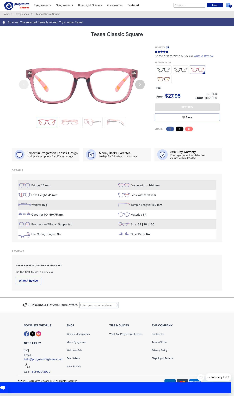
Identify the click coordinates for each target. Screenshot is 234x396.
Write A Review (203, 56)
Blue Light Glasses (90, 5)
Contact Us (158, 334)
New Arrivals (74, 366)
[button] (140, 84)
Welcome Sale (74, 350)
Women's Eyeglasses (78, 334)
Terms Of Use (159, 342)
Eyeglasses (41, 5)
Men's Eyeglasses (76, 342)
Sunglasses (63, 5)
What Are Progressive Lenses (125, 334)
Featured (133, 5)
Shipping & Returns (162, 358)
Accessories (114, 5)
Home (6, 14)
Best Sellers (73, 358)
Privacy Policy (160, 350)
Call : (37, 371)
